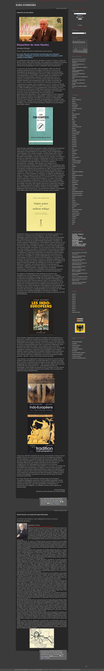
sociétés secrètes (75, 204)
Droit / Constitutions (76, 132)
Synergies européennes (77, 209)
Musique (74, 177)
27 (82, 49)
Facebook (57, 503)
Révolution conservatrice (77, 195)
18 (77, 47)
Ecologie (74, 135)
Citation (73, 123)
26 (79, 49)
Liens (73, 164)
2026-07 (74, 296)
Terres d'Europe (75, 211)
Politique (74, 189)
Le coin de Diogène (76, 162)
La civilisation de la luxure (82, 276)
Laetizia (73, 282)
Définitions (74, 130)
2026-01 (74, 306)
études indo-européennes (53, 501)
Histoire (73, 151)
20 (82, 47)
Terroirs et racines (75, 213)
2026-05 (74, 299)
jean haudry (55, 500)
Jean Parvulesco (75, 157)
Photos (73, 186)
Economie (74, 137)
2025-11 (74, 310)
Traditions (74, 216)
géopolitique (77, 244)
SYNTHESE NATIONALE (77, 349)
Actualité (74, 97)
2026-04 (74, 301)
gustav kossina (49, 654)
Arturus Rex (74, 262)
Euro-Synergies (26, 5)
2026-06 (74, 297)
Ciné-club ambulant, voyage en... (79, 352)
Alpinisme (74, 103)
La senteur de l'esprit (76, 356)
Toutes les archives (76, 312)
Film (73, 148)
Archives (74, 110)
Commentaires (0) (45, 500)
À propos (80, 25)
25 (77, 49)
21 (84, 47)
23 (73, 49)
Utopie (73, 220)
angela (73, 259)
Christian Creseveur (76, 345)
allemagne (76, 238)
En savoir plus (77, 669)
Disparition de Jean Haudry (25, 12)
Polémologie (74, 187)
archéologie (74, 106)
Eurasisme (74, 144)
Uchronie (74, 218)
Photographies (75, 184)
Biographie (74, 117)
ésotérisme (74, 141)
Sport (73, 207)
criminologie (74, 124)
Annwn (73, 252)
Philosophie (74, 182)
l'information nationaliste (77, 341)
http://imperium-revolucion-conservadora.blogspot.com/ (42, 526)
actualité (75, 243)
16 (73, 47)
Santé (73, 198)
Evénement (74, 146)
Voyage (73, 222)
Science (73, 200)
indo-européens (44, 501)
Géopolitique (74, 150)
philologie (60, 652)
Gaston (73, 256)
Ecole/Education (75, 133)
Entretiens (74, 139)
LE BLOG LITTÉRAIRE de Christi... (79, 358)
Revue (73, 196)
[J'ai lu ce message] (102, 669)
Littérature (74, 166)
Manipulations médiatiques (77, 171)
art (72, 112)
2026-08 (74, 294)
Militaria (73, 173)
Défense (74, 128)
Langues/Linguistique (76, 160)
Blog (73, 119)
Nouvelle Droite (75, 180)
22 (86, 47)
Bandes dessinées (76, 114)
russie (83, 238)
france (80, 234)
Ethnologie (74, 142)
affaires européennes (77, 236)
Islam (73, 155)
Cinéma (73, 121)
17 (75, 47)
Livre (73, 168)
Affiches (73, 101)
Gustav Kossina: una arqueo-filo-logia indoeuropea (32, 514)
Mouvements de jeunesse (77, 175)
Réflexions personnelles (77, 193)
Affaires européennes (76, 99)
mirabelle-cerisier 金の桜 (77, 354)
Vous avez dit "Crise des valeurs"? (79, 59)
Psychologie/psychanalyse (77, 191)
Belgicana (74, 115)
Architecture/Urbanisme (77, 108)
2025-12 (74, 308)
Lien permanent (58, 498)
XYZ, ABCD (74, 343)
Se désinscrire (80, 17)
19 (79, 47)
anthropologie (75, 105)
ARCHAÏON (74, 350)
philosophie (80, 246)
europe (75, 234)
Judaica (73, 159)
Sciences (74, 202)
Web (73, 223)
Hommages (74, 153)
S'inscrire (80, 15)
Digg (52, 503)
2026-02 (74, 305)
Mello (73, 269)
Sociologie (74, 205)
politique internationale (77, 240)
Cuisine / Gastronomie (76, 126)
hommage (60, 500)
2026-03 (74, 303)
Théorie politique (75, 214)
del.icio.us (55, 656)
